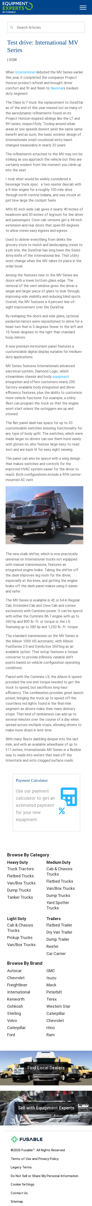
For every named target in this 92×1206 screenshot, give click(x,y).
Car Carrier (56, 953)
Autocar (14, 970)
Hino (50, 1027)
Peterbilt (54, 992)
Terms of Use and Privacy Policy (35, 1159)
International (25, 72)
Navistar (56, 88)
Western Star (58, 1006)
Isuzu (51, 977)
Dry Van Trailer (59, 932)
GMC (50, 970)
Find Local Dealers (46, 1067)
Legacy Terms (21, 1167)
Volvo (12, 1020)
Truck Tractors (20, 868)
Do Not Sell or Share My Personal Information (44, 1176)
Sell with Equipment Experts (46, 1108)
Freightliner (17, 985)
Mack (51, 985)
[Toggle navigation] (83, 7)
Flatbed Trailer (59, 925)
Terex (51, 999)
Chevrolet (16, 977)
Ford (11, 1034)
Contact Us (19, 1193)
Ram (50, 1034)
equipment (60, 376)
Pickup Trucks (20, 937)
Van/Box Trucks (21, 883)
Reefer (52, 946)
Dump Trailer (57, 939)
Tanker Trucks (20, 897)
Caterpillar (16, 1027)
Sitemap (17, 1202)
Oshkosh (15, 1006)
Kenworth (16, 999)
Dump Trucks (19, 890)
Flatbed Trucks (20, 876)
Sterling (14, 1013)
